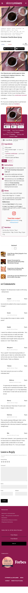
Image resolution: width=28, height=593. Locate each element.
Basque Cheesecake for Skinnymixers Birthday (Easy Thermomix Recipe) (15, 262)
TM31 (15, 31)
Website (17, 490)
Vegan (13, 34)
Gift (23, 28)
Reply (25, 298)
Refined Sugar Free (5, 31)
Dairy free (9, 28)
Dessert (13, 28)
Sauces (11, 31)
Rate (21, 127)
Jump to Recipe (10, 48)
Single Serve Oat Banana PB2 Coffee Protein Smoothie (15, 269)
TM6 (20, 31)
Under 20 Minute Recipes (6, 33)
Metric (4, 161)
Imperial (10, 161)
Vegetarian (18, 34)
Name (2, 483)
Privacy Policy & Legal (17, 580)
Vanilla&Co (17, 104)
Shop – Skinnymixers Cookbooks (10, 515)
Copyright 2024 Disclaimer (11, 577)
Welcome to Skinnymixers (8, 513)
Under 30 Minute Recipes (6, 34)
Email (2, 490)
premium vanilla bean (11, 153)
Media (21, 577)
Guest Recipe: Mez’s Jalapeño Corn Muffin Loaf (17, 254)
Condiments (3, 28)
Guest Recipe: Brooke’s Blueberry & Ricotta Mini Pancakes (17, 276)
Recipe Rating (4, 459)
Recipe (16, 30)
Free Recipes (19, 28)
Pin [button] (15, 127)
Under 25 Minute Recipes (17, 33)
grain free (9, 30)
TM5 (18, 31)
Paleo (13, 30)
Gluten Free (3, 30)
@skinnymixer (15, 220)
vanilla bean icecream (21, 95)
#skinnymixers (14, 222)
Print (7, 127)
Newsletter (4, 517)
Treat (23, 31)
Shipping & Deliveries (7, 522)
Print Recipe (21, 48)
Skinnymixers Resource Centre (9, 519)
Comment (3, 465)
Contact (7, 580)
